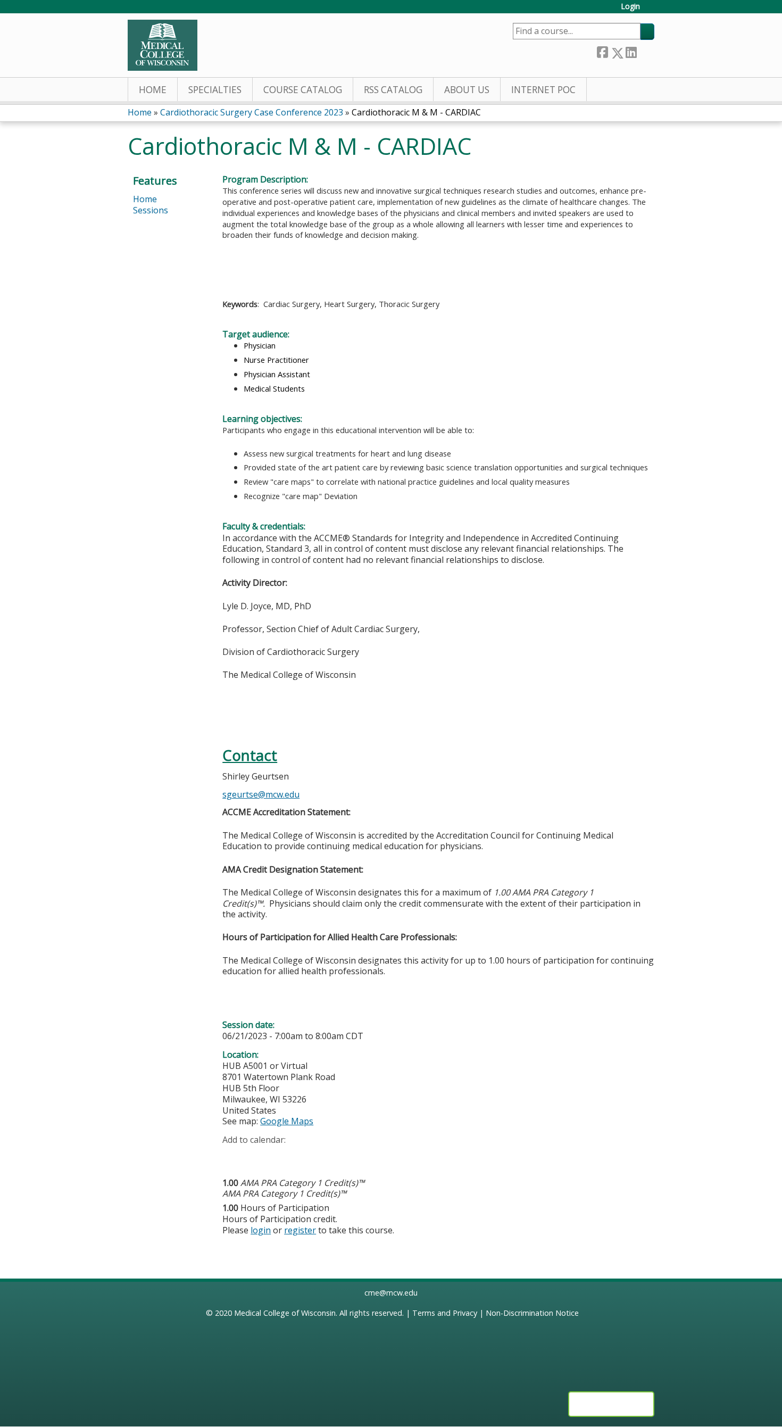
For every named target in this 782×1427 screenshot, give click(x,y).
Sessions (150, 210)
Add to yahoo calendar (257, 1156)
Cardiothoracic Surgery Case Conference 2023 (251, 112)
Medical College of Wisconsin (285, 1313)
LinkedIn (631, 51)
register (300, 1230)
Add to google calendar (233, 1156)
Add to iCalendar (281, 1156)
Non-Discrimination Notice (532, 1313)
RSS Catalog (393, 90)
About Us (466, 90)
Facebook (602, 51)
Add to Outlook (307, 1156)
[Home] (162, 45)
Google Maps (286, 1121)
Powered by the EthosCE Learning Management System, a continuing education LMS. (611, 1404)
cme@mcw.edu (391, 1293)
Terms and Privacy (444, 1313)
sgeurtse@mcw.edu (261, 794)
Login (630, 7)
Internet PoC (543, 90)
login (261, 1230)
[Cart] (651, 10)
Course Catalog (302, 90)
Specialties (215, 90)
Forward (645, 50)
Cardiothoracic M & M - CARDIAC (416, 112)
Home (153, 90)
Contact (249, 755)
